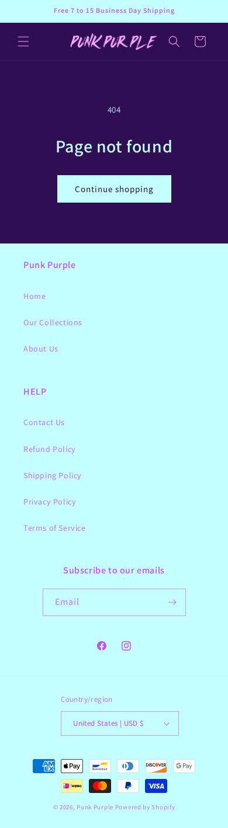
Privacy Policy (49, 501)
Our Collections (52, 322)
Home (34, 296)
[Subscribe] (172, 602)
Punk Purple (95, 807)
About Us (40, 348)
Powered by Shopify (145, 807)
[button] (23, 41)
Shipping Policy (52, 475)
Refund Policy (49, 449)
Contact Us (44, 422)
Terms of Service (54, 528)
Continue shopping (114, 188)
